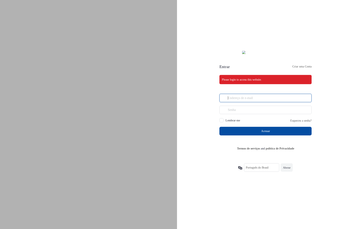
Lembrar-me (233, 120)
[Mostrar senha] (307, 110)
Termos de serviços (248, 148)
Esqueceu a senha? (301, 120)
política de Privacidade (280, 148)
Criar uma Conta (302, 66)
